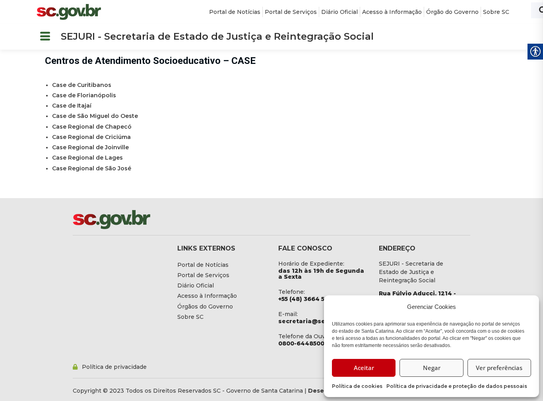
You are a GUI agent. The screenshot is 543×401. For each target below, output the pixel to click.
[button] (45, 37)
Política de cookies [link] (357, 386)
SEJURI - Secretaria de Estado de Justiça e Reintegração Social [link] (217, 36)
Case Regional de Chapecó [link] (92, 126)
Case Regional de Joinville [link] (90, 147)
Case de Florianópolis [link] (84, 95)
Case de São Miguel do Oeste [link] (95, 116)
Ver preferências (499, 368)
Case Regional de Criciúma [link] (91, 137)
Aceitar (364, 368)
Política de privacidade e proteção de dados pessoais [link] (456, 386)
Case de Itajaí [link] (71, 105)
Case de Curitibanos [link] (81, 85)
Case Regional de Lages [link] (87, 157)
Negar (431, 368)
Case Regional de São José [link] (91, 168)
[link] (69, 12)
